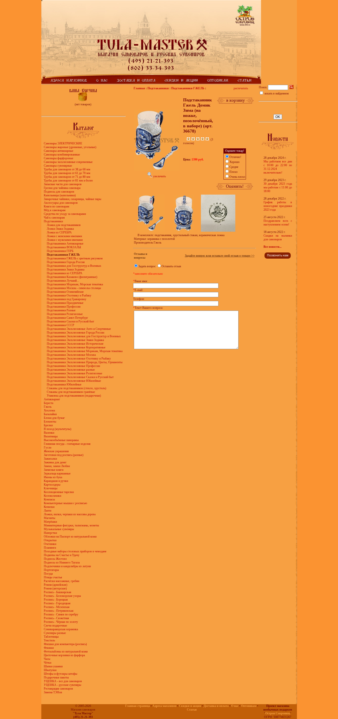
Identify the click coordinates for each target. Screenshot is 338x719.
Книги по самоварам (56, 206)
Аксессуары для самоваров (61, 202)
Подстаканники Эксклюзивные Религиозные (74, 373)
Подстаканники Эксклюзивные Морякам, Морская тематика (84, 351)
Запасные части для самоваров (63, 184)
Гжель (47, 406)
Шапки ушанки (53, 666)
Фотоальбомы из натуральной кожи (66, 651)
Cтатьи (192, 709)
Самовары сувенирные (58, 165)
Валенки (49, 432)
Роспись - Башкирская (57, 592)
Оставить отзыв (171, 266)
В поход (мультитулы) (57, 429)
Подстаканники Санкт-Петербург (67, 317)
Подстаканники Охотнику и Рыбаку (69, 295)
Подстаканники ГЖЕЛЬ (187, 88)
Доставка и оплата (216, 706)
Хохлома (49, 410)
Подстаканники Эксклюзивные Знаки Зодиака (75, 340)
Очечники (50, 544)
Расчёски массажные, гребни (61, 581)
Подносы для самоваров (59, 191)
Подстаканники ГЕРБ (60, 251)
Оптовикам (248, 706)
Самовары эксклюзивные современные (68, 162)
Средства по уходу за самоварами (65, 214)
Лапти (47, 510)
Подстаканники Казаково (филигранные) (72, 277)
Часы (47, 659)
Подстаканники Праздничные (65, 303)
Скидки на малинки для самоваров (278, 237)
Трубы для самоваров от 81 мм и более (68, 180)
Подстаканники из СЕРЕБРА (64, 273)
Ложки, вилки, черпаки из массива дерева (70, 514)
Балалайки (50, 414)
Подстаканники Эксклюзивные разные (71, 369)
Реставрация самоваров (58, 688)
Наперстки (50, 533)
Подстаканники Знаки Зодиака (65, 269)
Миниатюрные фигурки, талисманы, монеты (71, 525)
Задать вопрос (147, 266)
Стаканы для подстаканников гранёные (71, 392)
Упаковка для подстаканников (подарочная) (74, 395)
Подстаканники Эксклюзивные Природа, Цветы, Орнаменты (84, 362)
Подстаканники (53, 221)
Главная (139, 88)
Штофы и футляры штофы (60, 673)
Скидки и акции (190, 706)
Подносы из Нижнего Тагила (62, 562)
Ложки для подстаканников (64, 225)
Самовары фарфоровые (58, 158)
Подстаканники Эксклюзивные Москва (71, 355)
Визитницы (51, 436)
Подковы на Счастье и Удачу (61, 555)
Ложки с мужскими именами (65, 240)
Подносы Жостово (55, 559)
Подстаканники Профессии (63, 306)
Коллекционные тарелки (59, 492)
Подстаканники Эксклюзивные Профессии (73, 366)
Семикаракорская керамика (61, 629)
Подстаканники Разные (61, 310)
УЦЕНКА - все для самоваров (63, 681)
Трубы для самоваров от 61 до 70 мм (67, 173)
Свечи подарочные (55, 625)
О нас (235, 706)
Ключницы (50, 488)
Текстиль (49, 640)
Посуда (48, 573)
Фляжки (49, 648)
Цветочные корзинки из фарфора (64, 655)
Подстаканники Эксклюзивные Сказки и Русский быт (80, 377)
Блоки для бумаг (54, 418)
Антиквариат (52, 399)
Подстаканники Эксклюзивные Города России (75, 332)
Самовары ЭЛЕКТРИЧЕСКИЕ (63, 143)
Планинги (50, 547)
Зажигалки (50, 458)
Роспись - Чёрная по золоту (61, 622)
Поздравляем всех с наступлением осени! (278, 222)
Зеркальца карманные (57, 473)
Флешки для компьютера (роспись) (65, 644)
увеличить (159, 176)
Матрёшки (50, 521)
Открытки (50, 540)
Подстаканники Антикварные (65, 243)
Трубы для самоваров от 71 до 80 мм (67, 177)
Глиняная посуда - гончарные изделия (67, 444)
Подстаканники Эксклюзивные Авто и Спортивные (79, 329)
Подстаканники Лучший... (63, 280)
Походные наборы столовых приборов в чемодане (75, 551)
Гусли (47, 447)
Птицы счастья (53, 577)
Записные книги (53, 470)
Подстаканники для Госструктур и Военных (74, 266)
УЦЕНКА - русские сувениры (62, 685)
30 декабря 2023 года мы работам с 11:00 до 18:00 (278, 187)
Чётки (47, 662)
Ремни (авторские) (55, 588)
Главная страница (137, 706)
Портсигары (51, 570)
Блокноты (50, 421)
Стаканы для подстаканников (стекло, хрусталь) (76, 388)
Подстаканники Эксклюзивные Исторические (75, 343)
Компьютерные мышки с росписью (65, 503)
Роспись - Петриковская (58, 610)
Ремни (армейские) (55, 584)
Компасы (49, 499)
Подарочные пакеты (56, 677)
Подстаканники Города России (66, 262)
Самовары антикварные (58, 151)
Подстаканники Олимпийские (65, 291)
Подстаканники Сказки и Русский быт (70, 321)
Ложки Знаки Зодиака (60, 228)
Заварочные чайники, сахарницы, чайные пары (72, 199)
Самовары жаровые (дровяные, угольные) (70, 147)
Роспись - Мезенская (57, 607)
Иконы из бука (53, 477)
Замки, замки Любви (57, 466)
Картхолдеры (52, 484)
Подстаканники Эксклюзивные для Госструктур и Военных (84, 336)
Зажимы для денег (55, 462)
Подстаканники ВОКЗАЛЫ (64, 247)
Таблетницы (51, 636)
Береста (48, 403)
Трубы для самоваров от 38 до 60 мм (67, 169)
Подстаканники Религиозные (65, 314)
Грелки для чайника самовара (62, 188)
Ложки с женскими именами (64, 236)
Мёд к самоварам (55, 210)
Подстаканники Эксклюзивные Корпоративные (76, 347)
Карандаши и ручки (56, 481)
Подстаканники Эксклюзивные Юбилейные (74, 380)
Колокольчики (52, 495)
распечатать (241, 88)
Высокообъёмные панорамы (61, 440)
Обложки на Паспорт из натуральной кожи (70, 536)
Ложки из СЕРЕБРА (59, 232)
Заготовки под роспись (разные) (63, 455)
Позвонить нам (277, 255)
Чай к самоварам (54, 217)
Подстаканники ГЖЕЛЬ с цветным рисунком (75, 258)
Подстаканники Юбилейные (64, 384)
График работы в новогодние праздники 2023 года (278, 206)
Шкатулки (50, 670)
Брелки (48, 425)
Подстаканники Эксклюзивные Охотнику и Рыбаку (79, 358)
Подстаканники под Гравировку (66, 299)
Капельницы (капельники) (60, 195)
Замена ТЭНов (53, 692)
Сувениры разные (55, 633)
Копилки (49, 507)
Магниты (49, 518)
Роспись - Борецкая (56, 599)
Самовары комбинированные (62, 154)
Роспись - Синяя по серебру (61, 614)
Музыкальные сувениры (59, 529)
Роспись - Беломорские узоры (62, 596)
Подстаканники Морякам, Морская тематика (75, 284)
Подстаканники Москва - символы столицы (74, 288)
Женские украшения (56, 451)
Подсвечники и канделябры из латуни (67, 566)
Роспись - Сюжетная (56, 618)
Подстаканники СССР (60, 325)
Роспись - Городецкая (57, 603)
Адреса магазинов (164, 706)
